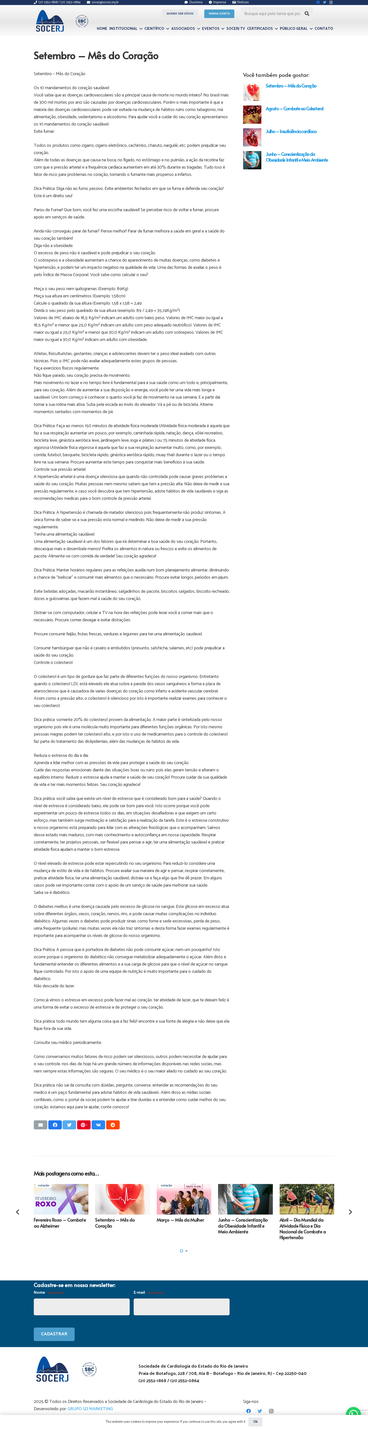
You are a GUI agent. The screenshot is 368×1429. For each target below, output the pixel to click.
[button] (181, 1250)
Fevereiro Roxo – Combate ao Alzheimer (60, 1223)
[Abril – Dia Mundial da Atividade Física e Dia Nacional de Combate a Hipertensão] (307, 1199)
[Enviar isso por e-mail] (40, 1124)
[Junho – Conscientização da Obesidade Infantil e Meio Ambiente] (252, 160)
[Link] (61, 21)
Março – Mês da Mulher (180, 1220)
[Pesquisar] (307, 13)
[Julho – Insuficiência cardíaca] (252, 137)
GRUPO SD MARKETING (90, 1409)
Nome (49, 1292)
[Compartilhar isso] (55, 1124)
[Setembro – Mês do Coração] (252, 92)
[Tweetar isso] (69, 1124)
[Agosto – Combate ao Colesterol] (252, 114)
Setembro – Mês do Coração (291, 85)
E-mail (149, 1292)
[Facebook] (248, 1411)
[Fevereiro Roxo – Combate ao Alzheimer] (61, 1199)
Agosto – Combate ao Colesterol (294, 108)
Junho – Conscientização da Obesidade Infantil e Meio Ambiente (297, 157)
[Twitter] (260, 1411)
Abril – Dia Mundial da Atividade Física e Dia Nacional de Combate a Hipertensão (303, 1228)
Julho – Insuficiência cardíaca (291, 131)
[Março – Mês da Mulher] (184, 1199)
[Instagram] (271, 1411)
